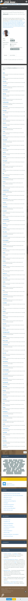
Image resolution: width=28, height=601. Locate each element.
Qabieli (4, 311)
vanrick (4, 152)
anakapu (4, 265)
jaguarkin (5, 148)
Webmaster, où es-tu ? (8, 497)
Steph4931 (5, 298)
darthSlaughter (6, 369)
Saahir (4, 164)
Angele (4, 252)
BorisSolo (5, 440)
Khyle (4, 77)
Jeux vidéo (6, 465)
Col (3, 269)
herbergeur (6, 502)
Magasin (16, 465)
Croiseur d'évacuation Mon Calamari (11, 559)
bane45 (4, 135)
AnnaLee (4, 202)
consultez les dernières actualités (15, 20)
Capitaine (15, 553)
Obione (4, 286)
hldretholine (5, 361)
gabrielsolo (5, 386)
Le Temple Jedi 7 (7, 519)
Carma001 (5, 85)
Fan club (11, 464)
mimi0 (4, 282)
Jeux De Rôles (12, 55)
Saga (13, 469)
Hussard (4, 123)
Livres (11, 465)
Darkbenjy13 (5, 365)
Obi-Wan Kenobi (14, 466)
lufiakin (4, 357)
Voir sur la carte (16, 49)
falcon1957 (5, 139)
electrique (5, 420)
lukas (4, 403)
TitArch (4, 144)
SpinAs (4, 215)
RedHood (4, 227)
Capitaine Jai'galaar (7, 553)
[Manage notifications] (26, 592)
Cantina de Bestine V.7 (8, 530)
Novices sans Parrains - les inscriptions (11, 534)
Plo (16, 555)
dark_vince (5, 277)
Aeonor (4, 181)
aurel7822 (5, 445)
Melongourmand (6, 332)
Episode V (22, 461)
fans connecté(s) (10, 483)
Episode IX (17, 461)
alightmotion (5, 378)
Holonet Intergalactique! (8, 523)
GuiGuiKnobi (5, 344)
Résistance (11, 583)
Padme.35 (5, 273)
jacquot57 (5, 210)
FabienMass (5, 206)
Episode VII (13, 462)
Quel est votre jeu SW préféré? (9, 508)
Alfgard (4, 328)
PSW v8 (2, 588)
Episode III (5, 461)
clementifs (5, 432)
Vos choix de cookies (16, 588)
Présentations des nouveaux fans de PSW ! (12, 493)
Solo (4, 470)
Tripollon (4, 244)
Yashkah (4, 390)
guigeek (4, 194)
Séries (17, 469)
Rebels (14, 468)
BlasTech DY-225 (7, 570)
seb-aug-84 (5, 160)
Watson (4, 319)
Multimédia (7, 466)
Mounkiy (4, 223)
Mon (4, 562)
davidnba (4, 399)
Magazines (21, 465)
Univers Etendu (10, 473)
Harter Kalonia (6, 581)
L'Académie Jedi (7, 521)
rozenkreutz (5, 294)
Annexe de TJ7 (6, 528)
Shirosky (4, 81)
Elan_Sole (5, 231)
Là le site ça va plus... (8, 499)
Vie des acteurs (18, 473)
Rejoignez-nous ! (4, 589)
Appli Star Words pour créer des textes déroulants (13, 495)
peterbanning (5, 415)
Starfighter (14, 470)
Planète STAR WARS (10, 1)
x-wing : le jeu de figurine (8, 506)
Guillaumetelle (6, 102)
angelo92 (4, 336)
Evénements (5, 464)
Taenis (4, 169)
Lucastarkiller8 (6, 219)
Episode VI (8, 462)
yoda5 (4, 424)
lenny (4, 185)
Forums (5, 55)
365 (13, 40)
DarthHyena (5, 411)
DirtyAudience (5, 428)
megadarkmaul (6, 190)
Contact (22, 588)
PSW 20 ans (9, 468)
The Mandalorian (17, 472)
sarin (4, 290)
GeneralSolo (5, 89)
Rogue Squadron (7, 469)
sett (3, 348)
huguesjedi (5, 127)
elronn (4, 436)
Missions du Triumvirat (8, 525)
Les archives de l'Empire (8, 536)
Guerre (5, 556)
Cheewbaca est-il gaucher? (9, 504)
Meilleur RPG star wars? (8, 510)
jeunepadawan (6, 177)
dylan (4, 72)
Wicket (5, 577)
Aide (14, 599)
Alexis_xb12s (5, 340)
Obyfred (4, 98)
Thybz (4, 131)
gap (3, 173)
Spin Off (8, 470)
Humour (16, 464)
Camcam (4, 156)
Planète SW (20, 466)
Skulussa (4, 248)
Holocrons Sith (7, 532)
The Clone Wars (9, 472)
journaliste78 (5, 374)
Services (22, 469)
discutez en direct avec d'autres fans (10, 22)
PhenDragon (5, 198)
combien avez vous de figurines (10, 501)
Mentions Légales (8, 588)
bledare (4, 261)
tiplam (4, 256)
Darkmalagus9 (5, 240)
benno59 (4, 323)
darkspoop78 (5, 382)
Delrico (4, 315)
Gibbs (4, 114)
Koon (18, 555)
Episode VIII (19, 462)
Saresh (4, 407)
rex (3, 307)
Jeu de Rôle (22, 464)
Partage (8, 599)
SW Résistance (21, 470)
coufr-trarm (5, 106)
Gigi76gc (4, 93)
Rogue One (19, 468)
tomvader (5, 110)
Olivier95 (4, 394)
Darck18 (4, 118)
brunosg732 (5, 236)
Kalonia (14, 581)
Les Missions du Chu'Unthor (9, 527)
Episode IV (11, 461)
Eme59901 (5, 302)
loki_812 (4, 353)
